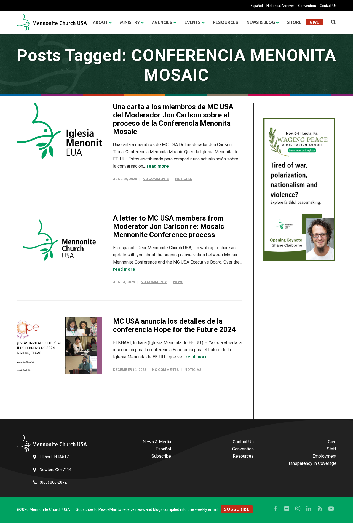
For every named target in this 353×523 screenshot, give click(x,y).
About (100, 22)
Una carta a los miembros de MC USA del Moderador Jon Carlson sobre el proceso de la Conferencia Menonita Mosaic (173, 119)
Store (294, 22)
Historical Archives (280, 5)
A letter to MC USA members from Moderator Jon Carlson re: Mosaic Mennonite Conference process (168, 226)
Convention (307, 5)
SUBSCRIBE (237, 509)
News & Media (157, 441)
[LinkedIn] (308, 508)
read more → (160, 166)
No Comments (156, 179)
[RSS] (319, 508)
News (178, 282)
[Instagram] (297, 508)
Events (192, 22)
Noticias (183, 179)
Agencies (162, 22)
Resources (225, 22)
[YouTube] (330, 508)
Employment (324, 456)
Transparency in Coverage (311, 463)
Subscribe (161, 456)
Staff (331, 449)
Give (314, 22)
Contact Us (328, 5)
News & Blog (261, 22)
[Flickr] (286, 508)
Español (257, 5)
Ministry (130, 22)
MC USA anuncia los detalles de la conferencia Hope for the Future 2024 (174, 325)
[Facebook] (275, 508)
